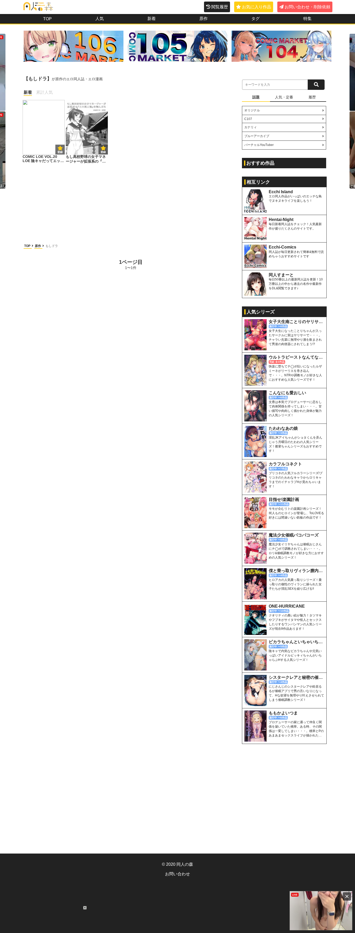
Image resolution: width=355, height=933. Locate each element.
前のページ (43, 264)
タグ (255, 18)
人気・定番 (284, 97)
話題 (256, 97)
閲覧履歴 (219, 7)
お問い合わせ (177, 874)
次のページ (218, 264)
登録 (103, 152)
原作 (203, 18)
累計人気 (44, 92)
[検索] (316, 84)
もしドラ (51, 246)
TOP (47, 19)
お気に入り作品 (256, 7)
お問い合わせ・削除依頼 (307, 7)
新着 (151, 18)
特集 (307, 18)
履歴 (312, 97)
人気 (99, 18)
